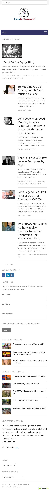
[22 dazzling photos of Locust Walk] (6, 402)
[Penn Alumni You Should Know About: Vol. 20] (6, 377)
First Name (6, 294)
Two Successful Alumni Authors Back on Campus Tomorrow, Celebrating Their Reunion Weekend (32, 231)
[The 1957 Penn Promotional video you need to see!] (6, 393)
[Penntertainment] (24, 14)
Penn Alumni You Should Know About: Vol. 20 (29, 376)
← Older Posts (7, 265)
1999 (17, 76)
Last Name (6, 304)
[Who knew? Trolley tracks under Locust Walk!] (6, 411)
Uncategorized (31, 149)
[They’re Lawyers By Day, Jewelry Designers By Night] (8, 160)
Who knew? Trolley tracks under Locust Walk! (29, 409)
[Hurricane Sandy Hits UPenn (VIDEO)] (6, 385)
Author (37, 255)
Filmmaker (9, 78)
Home (4, 39)
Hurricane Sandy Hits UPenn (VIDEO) (26, 384)
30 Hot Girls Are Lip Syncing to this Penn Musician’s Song (30, 90)
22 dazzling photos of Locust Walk (25, 400)
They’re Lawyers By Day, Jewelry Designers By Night (32, 161)
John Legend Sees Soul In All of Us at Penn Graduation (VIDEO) (32, 195)
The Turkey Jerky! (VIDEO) (18, 62)
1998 (28, 181)
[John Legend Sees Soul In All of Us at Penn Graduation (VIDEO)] (8, 194)
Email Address (7, 313)
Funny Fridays (18, 78)
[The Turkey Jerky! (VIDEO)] (12, 45)
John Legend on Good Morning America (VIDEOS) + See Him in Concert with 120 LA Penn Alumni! (31, 126)
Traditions (37, 183)
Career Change (29, 183)
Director (37, 76)
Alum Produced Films (27, 76)
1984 (29, 255)
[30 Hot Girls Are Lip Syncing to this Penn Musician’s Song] (8, 89)
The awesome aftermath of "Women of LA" (29, 344)
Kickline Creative (15, 487)
